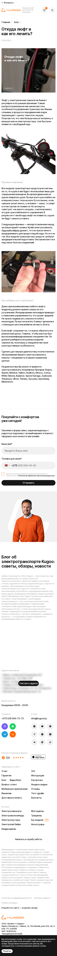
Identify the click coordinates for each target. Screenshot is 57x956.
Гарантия (6, 775)
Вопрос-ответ (9, 784)
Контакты (36, 797)
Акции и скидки (39, 784)
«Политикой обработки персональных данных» (36, 476)
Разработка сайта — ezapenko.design (20, 908)
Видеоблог (15, 780)
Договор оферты (42, 898)
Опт (33, 771)
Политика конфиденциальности (17, 898)
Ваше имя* (7, 444)
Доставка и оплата (12, 797)
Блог (16, 22)
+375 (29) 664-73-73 (13, 718)
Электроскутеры (11, 820)
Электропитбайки (11, 824)
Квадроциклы (9, 829)
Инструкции (37, 775)
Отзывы (35, 789)
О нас (4, 771)
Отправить (28, 482)
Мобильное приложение (15, 789)
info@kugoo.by (39, 718)
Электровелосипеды (13, 815)
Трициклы (36, 815)
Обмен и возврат (10, 903)
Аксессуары (37, 824)
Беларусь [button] (8, 3)
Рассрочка (37, 780)
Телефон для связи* (12, 459)
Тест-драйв (37, 793)
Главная (6, 22)
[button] (52, 10)
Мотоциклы (37, 811)
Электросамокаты (12, 811)
